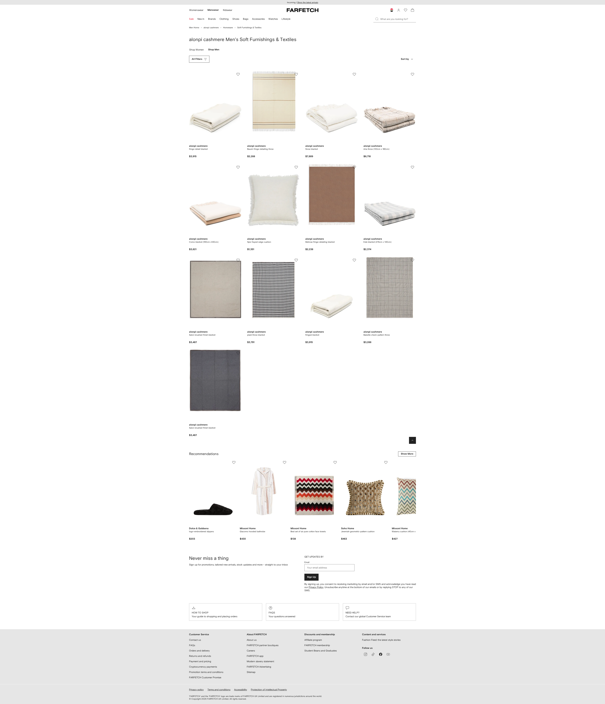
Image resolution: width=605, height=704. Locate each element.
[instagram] (365, 654)
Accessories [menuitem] (258, 19)
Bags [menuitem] (245, 19)
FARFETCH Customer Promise (205, 677)
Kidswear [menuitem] (227, 10)
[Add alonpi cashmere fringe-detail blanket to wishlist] (238, 74)
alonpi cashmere (211, 28)
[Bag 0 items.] (412, 10)
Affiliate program (313, 640)
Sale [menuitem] (191, 19)
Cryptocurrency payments (203, 667)
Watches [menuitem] (273, 19)
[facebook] (380, 654)
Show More (407, 454)
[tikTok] (373, 654)
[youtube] (388, 654)
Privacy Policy (316, 587)
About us (251, 640)
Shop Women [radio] (196, 50)
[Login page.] (398, 10)
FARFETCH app (255, 656)
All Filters (197, 59)
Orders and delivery (199, 650)
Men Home (194, 28)
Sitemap (251, 672)
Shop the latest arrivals (307, 2)
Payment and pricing (200, 661)
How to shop (200, 612)
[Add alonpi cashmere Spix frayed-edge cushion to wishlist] (296, 167)
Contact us (195, 640)
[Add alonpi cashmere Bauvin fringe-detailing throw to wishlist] (296, 74)
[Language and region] (391, 10)
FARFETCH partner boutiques (262, 645)
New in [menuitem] (200, 19)
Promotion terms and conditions (206, 672)
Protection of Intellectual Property (269, 689)
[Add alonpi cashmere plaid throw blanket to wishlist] (296, 260)
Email (306, 562)
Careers (251, 650)
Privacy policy (196, 689)
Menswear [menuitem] (213, 10)
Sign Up (311, 577)
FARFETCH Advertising (259, 667)
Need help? (352, 612)
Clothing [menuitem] (224, 19)
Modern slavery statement (260, 661)
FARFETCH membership (317, 645)
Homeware (228, 28)
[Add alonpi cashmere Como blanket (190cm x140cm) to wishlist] (238, 167)
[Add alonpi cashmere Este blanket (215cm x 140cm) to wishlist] (412, 167)
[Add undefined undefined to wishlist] (233, 462)
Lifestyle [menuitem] (286, 19)
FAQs (272, 612)
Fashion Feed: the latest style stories (381, 640)
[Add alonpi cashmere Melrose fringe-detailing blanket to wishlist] (354, 167)
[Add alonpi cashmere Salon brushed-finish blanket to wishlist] (238, 260)
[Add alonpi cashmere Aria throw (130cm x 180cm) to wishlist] (412, 74)
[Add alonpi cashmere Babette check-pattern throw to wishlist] (412, 260)
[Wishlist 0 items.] (405, 10)
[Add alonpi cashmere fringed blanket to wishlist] (354, 260)
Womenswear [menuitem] (196, 10)
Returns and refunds (200, 656)
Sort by (405, 59)
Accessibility (240, 689)
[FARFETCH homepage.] (302, 10)
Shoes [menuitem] (235, 19)
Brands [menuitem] (212, 19)
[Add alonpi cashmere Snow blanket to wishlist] (354, 74)
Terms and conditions (218, 689)
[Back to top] (412, 440)
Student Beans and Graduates (320, 650)
